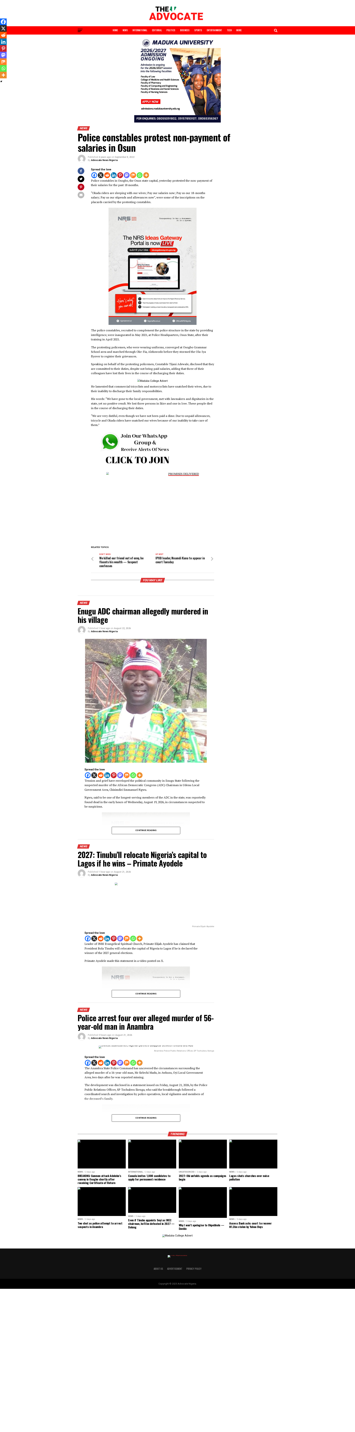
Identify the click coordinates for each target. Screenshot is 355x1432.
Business (185, 30)
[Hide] (1, 81)
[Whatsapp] (140, 175)
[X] (101, 175)
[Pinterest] (120, 175)
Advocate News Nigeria (104, 160)
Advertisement (174, 1268)
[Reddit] (107, 175)
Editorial (157, 30)
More (238, 30)
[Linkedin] (114, 175)
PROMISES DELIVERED (183, 474)
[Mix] (133, 175)
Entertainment (214, 30)
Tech (229, 30)
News (125, 30)
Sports (198, 30)
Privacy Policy (194, 1268)
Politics (170, 30)
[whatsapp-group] (133, 468)
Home (115, 30)
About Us (158, 1268)
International (139, 30)
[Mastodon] (127, 175)
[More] (146, 175)
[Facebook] (94, 175)
